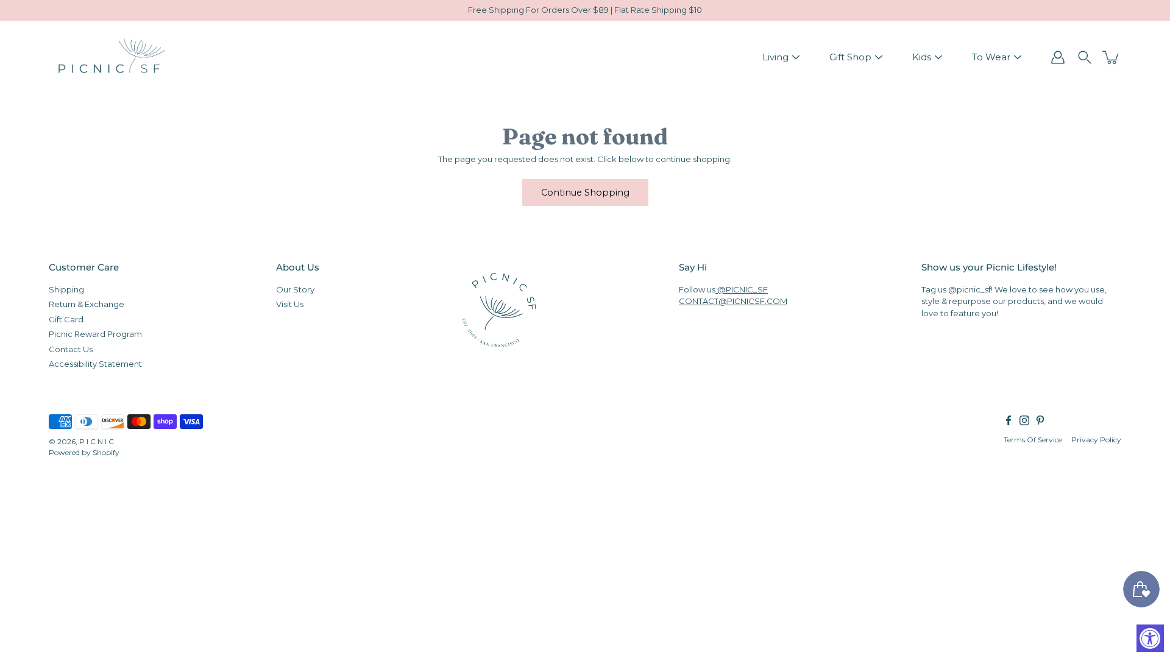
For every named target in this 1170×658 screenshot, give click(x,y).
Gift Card (66, 319)
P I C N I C (96, 440)
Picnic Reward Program (95, 334)
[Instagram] (1024, 420)
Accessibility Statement (95, 364)
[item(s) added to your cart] (1111, 57)
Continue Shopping (585, 192)
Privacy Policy (1096, 439)
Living (775, 57)
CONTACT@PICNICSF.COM (733, 301)
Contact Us (71, 348)
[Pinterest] (1040, 420)
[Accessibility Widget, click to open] (1150, 638)
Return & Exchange (86, 304)
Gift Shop (850, 57)
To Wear (991, 57)
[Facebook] (1008, 420)
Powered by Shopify (84, 451)
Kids (921, 57)
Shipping (66, 289)
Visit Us (289, 304)
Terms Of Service (1033, 439)
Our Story (295, 289)
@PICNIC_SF (741, 289)
